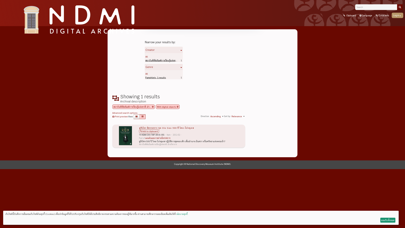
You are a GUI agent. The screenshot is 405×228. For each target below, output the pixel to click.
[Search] (400, 7)
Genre (149, 67)
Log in (396, 15)
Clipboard (351, 15)
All (146, 56)
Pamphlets (155, 77)
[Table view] (142, 116)
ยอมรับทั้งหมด (387, 220)
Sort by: (227, 116)
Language (367, 15)
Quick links (384, 15)
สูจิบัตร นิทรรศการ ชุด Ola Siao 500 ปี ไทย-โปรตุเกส (166, 127)
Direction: (205, 116)
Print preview (121, 116)
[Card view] (137, 116)
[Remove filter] (153, 106)
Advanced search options (124, 112)
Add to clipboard (150, 131)
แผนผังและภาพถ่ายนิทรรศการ (157, 138)
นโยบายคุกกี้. (182, 213)
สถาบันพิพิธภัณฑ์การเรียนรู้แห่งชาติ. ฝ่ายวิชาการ (172, 60)
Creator (150, 50)
